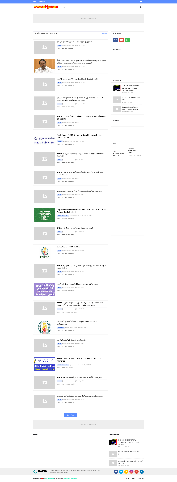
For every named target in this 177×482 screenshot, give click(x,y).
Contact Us (42, 1)
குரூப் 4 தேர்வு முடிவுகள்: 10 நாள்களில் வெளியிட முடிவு (77, 284)
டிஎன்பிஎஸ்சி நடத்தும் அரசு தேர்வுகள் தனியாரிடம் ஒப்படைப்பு (79, 191)
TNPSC (59, 45)
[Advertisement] (127, 195)
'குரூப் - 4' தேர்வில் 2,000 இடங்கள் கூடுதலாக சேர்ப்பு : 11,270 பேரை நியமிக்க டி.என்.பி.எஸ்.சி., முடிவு (80, 99)
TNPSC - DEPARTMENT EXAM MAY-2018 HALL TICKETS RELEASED (79, 360)
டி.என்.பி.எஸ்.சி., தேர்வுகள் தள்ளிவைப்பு (71, 340)
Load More (70, 415)
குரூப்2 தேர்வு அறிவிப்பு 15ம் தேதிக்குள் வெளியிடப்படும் (77, 79)
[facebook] (141, 2)
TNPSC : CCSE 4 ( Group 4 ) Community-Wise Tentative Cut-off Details (81, 117)
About (134, 478)
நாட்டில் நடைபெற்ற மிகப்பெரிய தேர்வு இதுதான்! (74, 42)
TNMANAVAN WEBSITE (134, 155)
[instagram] (131, 472)
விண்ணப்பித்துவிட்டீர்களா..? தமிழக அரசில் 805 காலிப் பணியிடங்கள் (77, 322)
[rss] (126, 472)
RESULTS (60, 141)
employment (61, 327)
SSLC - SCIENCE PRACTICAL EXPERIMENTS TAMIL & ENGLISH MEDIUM (131, 88)
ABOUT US (116, 156)
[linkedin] (142, 472)
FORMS (130, 153)
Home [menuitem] (64, 7)
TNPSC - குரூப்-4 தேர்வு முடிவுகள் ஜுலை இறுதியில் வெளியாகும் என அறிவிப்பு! (81, 266)
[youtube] (121, 40)
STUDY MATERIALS (118, 153)
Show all (104, 33)
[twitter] (121, 472)
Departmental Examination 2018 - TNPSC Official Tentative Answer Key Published (81, 210)
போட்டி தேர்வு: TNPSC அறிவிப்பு (68, 247)
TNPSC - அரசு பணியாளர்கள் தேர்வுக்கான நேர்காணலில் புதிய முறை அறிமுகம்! (80, 173)
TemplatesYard (49, 478)
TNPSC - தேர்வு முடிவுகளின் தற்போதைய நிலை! (75, 228)
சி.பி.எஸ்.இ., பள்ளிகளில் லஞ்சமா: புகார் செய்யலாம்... (131, 108)
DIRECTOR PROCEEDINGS (132, 149)
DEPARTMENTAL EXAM (63, 216)
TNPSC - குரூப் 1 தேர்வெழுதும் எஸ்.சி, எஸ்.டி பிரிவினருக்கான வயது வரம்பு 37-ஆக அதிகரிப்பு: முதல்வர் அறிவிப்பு (80, 304)
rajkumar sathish (68, 45)
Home (35, 1)
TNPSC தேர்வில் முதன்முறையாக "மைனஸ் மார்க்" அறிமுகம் (79, 377)
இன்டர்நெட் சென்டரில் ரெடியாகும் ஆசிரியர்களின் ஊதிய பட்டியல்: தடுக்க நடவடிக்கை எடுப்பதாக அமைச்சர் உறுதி (81, 61)
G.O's (114, 151)
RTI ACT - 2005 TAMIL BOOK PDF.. (131, 99)
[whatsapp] (127, 40)
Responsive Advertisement (89, 18)
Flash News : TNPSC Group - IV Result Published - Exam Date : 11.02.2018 (80, 136)
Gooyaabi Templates (70, 478)
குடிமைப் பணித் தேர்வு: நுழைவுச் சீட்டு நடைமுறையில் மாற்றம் (80, 396)
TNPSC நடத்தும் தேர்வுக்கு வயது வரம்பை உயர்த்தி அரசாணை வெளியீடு (80, 155)
